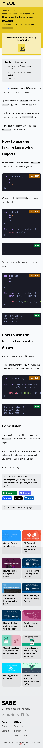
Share (8, 498)
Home (4, 11)
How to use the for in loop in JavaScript (18, 13)
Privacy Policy (20, 731)
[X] (17, 714)
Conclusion (12, 78)
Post (19, 498)
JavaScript (6, 88)
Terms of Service (21, 735)
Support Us (11, 493)
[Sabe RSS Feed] (27, 714)
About (4, 726)
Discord (26, 493)
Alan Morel (29, 24)
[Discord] (8, 715)
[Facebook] (12, 714)
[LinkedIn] (22, 714)
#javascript (7, 28)
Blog (11, 11)
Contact (5, 731)
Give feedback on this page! (20, 507)
